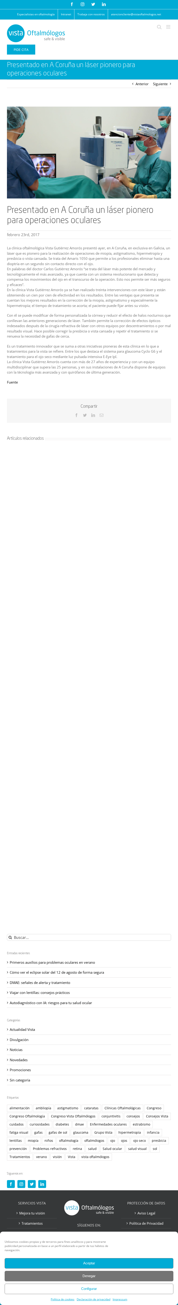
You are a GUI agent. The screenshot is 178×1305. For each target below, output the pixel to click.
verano (41, 1157)
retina (77, 1149)
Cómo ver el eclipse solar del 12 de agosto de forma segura (57, 972)
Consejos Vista (157, 1116)
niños (48, 1141)
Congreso (154, 1108)
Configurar (89, 1289)
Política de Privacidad (146, 1223)
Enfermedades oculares (108, 1124)
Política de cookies (62, 1299)
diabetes (62, 1124)
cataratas (91, 1108)
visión (57, 1157)
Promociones (20, 1069)
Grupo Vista (103, 1132)
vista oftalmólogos (95, 1157)
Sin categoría (20, 1080)
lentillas (16, 1141)
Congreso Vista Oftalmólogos (73, 1116)
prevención (18, 1149)
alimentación (20, 1108)
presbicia (159, 1141)
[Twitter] (32, 1184)
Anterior (142, 83)
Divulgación (19, 1039)
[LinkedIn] (42, 1184)
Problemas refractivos (50, 1149)
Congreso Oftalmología (27, 1116)
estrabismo (141, 1124)
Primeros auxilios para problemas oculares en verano (52, 962)
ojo (112, 1141)
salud (92, 1149)
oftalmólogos (94, 1141)
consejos (133, 1116)
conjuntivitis (111, 1116)
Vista (71, 1157)
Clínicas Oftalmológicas (123, 1108)
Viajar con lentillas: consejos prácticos (40, 992)
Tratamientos (20, 1157)
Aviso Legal (146, 1213)
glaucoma (80, 1132)
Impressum (120, 1299)
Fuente (12, 382)
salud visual (137, 1149)
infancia (153, 1132)
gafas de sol (58, 1132)
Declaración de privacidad (93, 1299)
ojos (124, 1141)
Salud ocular (112, 1149)
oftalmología (68, 1141)
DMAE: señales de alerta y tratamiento (40, 982)
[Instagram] (21, 1184)
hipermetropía (129, 1132)
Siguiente (160, 83)
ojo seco (139, 1141)
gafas (38, 1132)
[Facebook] (11, 1184)
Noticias (16, 1049)
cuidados (17, 1124)
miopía (33, 1141)
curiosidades (40, 1124)
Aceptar (89, 1263)
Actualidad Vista (22, 1029)
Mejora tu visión (32, 1213)
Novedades (19, 1060)
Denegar (89, 1276)
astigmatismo (67, 1108)
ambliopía (43, 1108)
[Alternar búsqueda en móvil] (159, 26)
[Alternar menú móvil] (168, 26)
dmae (79, 1124)
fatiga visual (19, 1132)
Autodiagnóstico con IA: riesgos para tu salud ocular (51, 1002)
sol (155, 1149)
